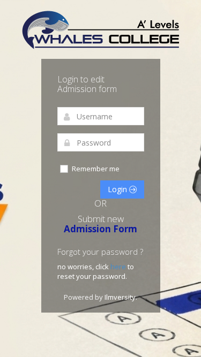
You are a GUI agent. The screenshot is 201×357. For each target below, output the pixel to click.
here (119, 266)
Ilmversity (120, 297)
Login (118, 189)
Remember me (96, 168)
